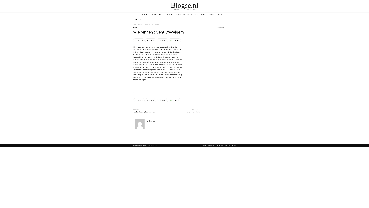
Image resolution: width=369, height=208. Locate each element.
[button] (233, 15)
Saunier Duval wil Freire (193, 112)
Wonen (219, 15)
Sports (140, 25)
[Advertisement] (166, 86)
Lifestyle (144, 15)
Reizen (169, 15)
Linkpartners (219, 145)
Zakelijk (138, 19)
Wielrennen (139, 36)
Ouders (211, 15)
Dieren (189, 15)
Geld (197, 15)
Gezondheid (180, 15)
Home (136, 15)
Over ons (227, 145)
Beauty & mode (157, 15)
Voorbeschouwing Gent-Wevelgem (144, 112)
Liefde (203, 15)
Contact (234, 145)
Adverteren (211, 145)
